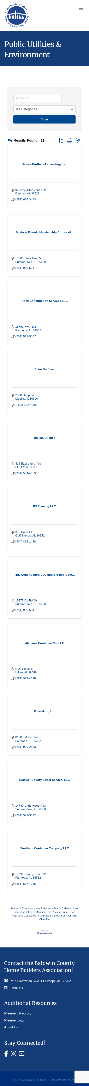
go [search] (46, 119)
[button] (9, 140)
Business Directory (21, 908)
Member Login (14, 1020)
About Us (11, 1027)
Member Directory (17, 1013)
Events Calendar (63, 908)
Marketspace (61, 912)
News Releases (43, 908)
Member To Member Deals (37, 912)
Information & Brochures (51, 915)
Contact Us (30, 915)
